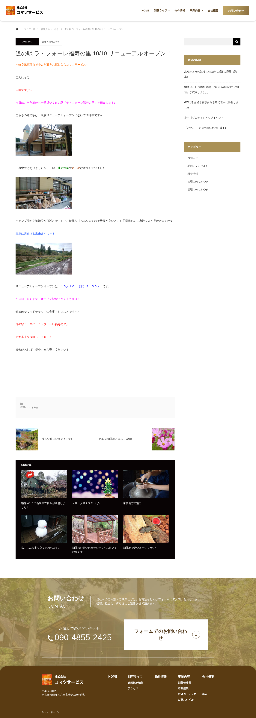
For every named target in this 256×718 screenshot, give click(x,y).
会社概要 (213, 10)
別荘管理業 (184, 682)
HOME (145, 10)
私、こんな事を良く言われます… (41, 547)
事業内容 (195, 10)
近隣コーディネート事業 (192, 693)
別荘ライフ (160, 10)
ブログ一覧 (29, 29)
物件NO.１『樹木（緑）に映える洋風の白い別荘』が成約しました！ (211, 89)
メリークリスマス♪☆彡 (86, 503)
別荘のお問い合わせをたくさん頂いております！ (94, 549)
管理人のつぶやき (51, 42)
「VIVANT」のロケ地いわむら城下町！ (207, 127)
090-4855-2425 (83, 637)
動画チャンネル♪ (197, 165)
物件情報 (180, 10)
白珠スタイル (186, 699)
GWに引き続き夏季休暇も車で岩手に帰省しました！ (211, 105)
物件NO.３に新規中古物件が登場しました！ (43, 505)
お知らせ (192, 157)
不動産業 (183, 688)
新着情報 (192, 173)
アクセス (133, 688)
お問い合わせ (236, 10)
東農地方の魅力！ (133, 503)
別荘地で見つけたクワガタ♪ (139, 547)
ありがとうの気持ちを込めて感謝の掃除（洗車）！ (210, 74)
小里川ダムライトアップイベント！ (205, 117)
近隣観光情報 (136, 682)
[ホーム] (18, 29)
